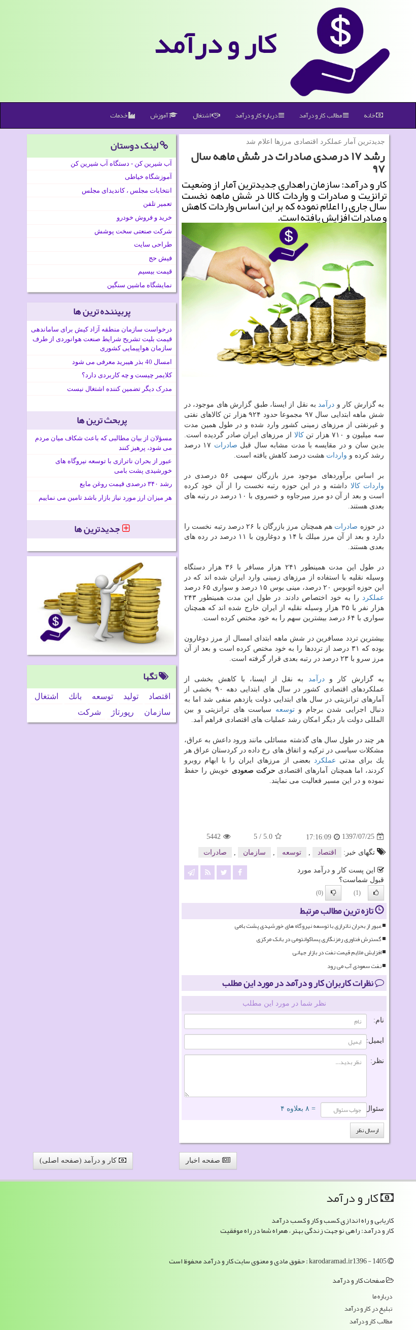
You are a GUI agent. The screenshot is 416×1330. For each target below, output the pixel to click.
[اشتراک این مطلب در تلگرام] (191, 871)
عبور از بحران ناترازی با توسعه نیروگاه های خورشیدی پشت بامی (308, 926)
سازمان (254, 852)
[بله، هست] (376, 892)
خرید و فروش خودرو (144, 217)
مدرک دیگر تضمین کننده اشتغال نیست (119, 388)
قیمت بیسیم (155, 271)
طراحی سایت (153, 244)
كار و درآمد (215, 43)
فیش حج (160, 258)
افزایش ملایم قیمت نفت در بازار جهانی (337, 952)
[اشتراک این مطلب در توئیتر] (224, 871)
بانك (75, 696)
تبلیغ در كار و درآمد (368, 1309)
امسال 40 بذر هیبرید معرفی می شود (122, 362)
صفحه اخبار (204, 1160)
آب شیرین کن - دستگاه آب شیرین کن (121, 163)
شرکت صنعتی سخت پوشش (133, 231)
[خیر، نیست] (333, 892)
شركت (89, 712)
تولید (130, 696)
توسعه (285, 709)
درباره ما (382, 1297)
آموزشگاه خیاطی (148, 176)
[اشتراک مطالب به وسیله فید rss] (207, 871)
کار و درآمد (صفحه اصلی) (79, 1160)
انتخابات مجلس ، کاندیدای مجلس (127, 190)
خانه (370, 115)
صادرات (225, 445)
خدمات (119, 115)
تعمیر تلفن (157, 203)
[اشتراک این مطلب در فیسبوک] (240, 871)
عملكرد (373, 597)
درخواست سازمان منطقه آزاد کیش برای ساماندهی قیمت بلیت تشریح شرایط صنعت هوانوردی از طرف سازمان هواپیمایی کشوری (101, 338)
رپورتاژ (122, 712)
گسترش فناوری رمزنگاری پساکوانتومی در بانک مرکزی (319, 939)
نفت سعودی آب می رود (354, 966)
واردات (336, 455)
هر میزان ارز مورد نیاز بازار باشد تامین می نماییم (105, 497)
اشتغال (202, 115)
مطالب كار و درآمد (321, 115)
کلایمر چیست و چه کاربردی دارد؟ (127, 375)
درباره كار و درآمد (257, 115)
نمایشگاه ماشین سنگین (139, 285)
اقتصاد (327, 852)
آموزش (159, 115)
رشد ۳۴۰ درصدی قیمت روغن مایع (126, 484)
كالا (299, 435)
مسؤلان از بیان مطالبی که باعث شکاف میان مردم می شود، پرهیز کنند (103, 442)
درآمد (326, 404)
